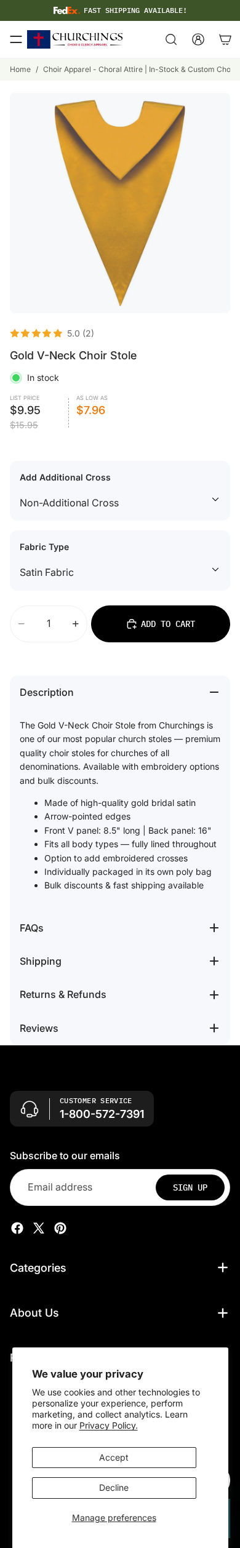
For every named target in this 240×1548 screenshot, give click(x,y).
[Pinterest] (60, 1227)
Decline (114, 1487)
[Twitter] (38, 1227)
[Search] (171, 39)
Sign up (190, 1186)
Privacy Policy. (108, 1425)
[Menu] (16, 39)
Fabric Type (44, 546)
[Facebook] (17, 1227)
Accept (114, 1457)
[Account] (198, 39)
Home (20, 69)
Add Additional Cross (65, 477)
